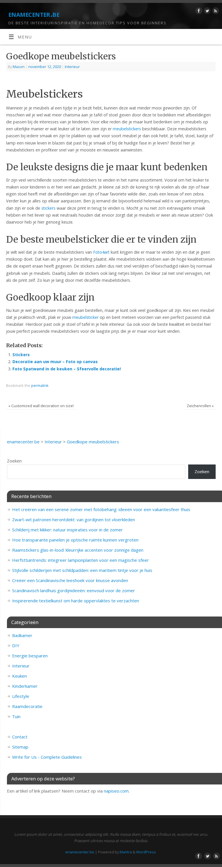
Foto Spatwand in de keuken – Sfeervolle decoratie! (66, 369)
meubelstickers (127, 128)
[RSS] (215, 11)
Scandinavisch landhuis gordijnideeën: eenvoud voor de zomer (73, 590)
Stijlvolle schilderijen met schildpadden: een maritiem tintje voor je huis (82, 570)
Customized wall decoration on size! (41, 405)
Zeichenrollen (200, 405)
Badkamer (22, 635)
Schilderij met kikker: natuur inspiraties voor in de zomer (67, 530)
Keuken (19, 676)
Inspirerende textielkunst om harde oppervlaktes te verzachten (75, 600)
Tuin (16, 716)
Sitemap (20, 747)
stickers (48, 208)
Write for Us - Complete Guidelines (47, 757)
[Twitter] (206, 11)
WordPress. (146, 852)
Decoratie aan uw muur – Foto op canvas (55, 361)
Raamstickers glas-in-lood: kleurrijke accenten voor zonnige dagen (77, 550)
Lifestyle (20, 696)
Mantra (126, 852)
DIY (15, 645)
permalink (40, 385)
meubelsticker (85, 317)
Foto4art (101, 252)
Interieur (72, 66)
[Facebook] (198, 11)
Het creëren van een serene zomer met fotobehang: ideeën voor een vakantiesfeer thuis (101, 509)
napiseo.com (116, 791)
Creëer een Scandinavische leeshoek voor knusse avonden (70, 580)
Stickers (21, 354)
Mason (19, 66)
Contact (19, 737)
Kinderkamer (25, 686)
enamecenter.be (33, 14)
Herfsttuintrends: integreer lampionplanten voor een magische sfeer (80, 560)
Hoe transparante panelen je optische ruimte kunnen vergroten (75, 540)
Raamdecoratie (27, 706)
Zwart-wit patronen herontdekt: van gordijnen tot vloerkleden (73, 519)
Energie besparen (30, 656)
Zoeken (14, 461)
